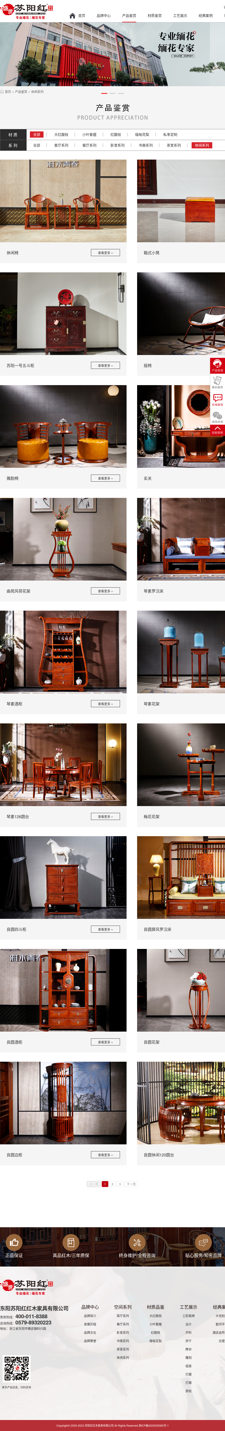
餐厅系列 (89, 145)
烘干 (188, 1340)
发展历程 (90, 1323)
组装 (188, 1365)
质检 (188, 1390)
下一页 (131, 1184)
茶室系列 (174, 145)
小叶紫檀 (89, 134)
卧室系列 (118, 145)
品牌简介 (90, 1315)
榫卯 (188, 1349)
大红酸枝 (61, 134)
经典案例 (206, 15)
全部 (36, 134)
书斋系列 (146, 145)
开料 (188, 1332)
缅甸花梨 (142, 134)
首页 (81, 15)
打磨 (188, 1374)
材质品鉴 (155, 1307)
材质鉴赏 (155, 15)
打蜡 (188, 1382)
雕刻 (188, 1357)
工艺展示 (180, 15)
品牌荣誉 (90, 1340)
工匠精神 (188, 1315)
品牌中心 (104, 15)
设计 (188, 1323)
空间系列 (123, 1307)
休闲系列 (202, 145)
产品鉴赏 (129, 15)
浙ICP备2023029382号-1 (154, 1425)
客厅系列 (61, 145)
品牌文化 (90, 1332)
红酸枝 (116, 134)
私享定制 (170, 134)
